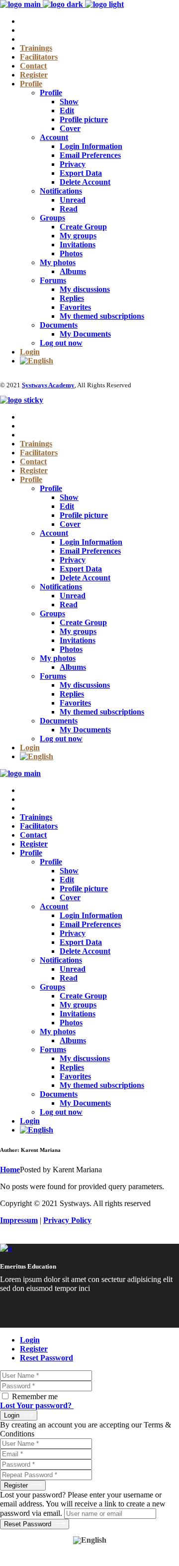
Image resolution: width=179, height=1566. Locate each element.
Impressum (19, 1220)
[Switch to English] (89, 1540)
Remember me (35, 1396)
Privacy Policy (67, 1220)
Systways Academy (48, 385)
